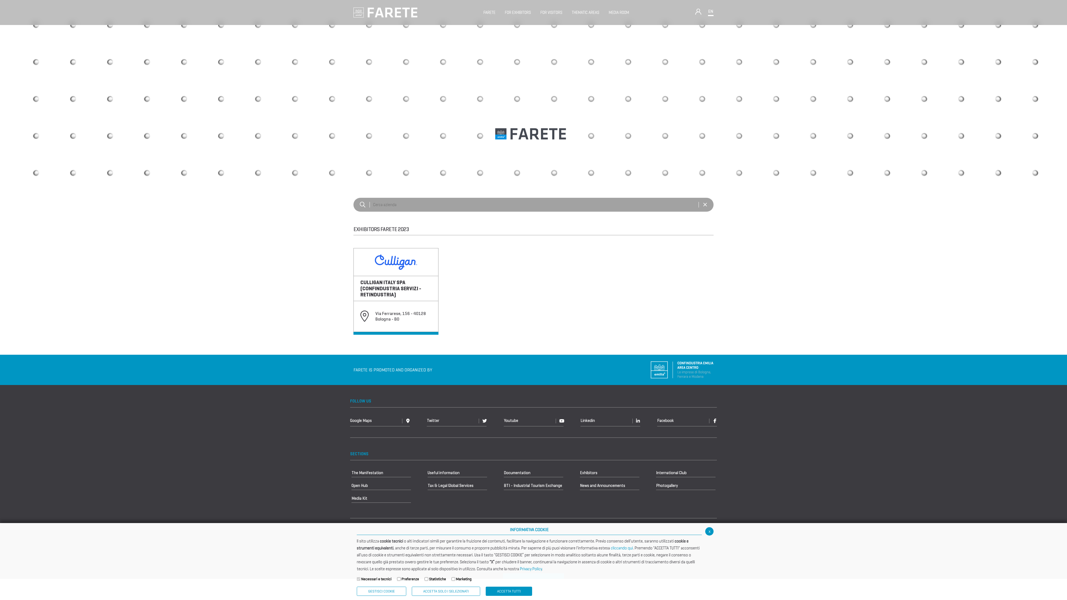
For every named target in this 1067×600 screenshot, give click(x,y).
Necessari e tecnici (376, 579)
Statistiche (437, 579)
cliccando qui (622, 548)
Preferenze (410, 579)
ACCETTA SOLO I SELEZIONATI (446, 591)
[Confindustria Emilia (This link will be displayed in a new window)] (682, 369)
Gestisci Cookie (381, 591)
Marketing (464, 579)
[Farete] (385, 12)
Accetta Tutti (509, 591)
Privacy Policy (531, 568)
